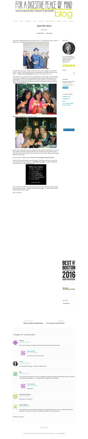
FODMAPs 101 (66, 98)
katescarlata (40, 33)
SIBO (63, 101)
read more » (65, 62)
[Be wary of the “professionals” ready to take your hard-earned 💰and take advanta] (73, 142)
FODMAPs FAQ (66, 96)
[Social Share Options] (63, 152)
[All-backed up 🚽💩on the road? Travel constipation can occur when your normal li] (73, 163)
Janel (21, 361)
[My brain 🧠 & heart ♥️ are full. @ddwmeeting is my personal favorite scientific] (73, 205)
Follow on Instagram (70, 129)
